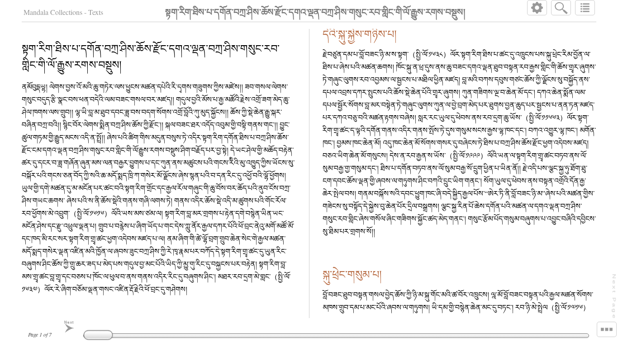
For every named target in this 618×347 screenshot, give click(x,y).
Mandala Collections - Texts (63, 12)
